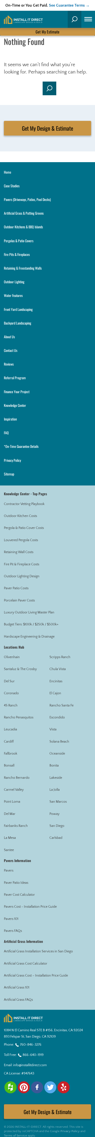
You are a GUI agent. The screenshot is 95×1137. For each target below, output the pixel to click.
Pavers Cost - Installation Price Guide (30, 907)
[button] (74, 19)
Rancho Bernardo (16, 778)
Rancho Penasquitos (18, 717)
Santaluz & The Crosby (20, 669)
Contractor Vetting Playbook (24, 504)
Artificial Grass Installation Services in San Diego (38, 951)
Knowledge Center (15, 405)
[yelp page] (63, 1087)
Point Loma (12, 802)
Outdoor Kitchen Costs (20, 516)
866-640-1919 (33, 1055)
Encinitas (55, 681)
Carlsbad (55, 838)
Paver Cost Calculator (19, 895)
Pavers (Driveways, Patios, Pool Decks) (27, 199)
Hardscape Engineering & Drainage (29, 637)
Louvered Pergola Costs (21, 540)
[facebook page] (37, 1087)
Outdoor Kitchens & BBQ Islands (23, 226)
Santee (9, 850)
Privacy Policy (12, 460)
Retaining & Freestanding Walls (23, 268)
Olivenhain (12, 657)
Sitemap (9, 473)
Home (7, 172)
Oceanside (57, 754)
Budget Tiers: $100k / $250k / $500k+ (31, 624)
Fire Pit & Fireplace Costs (21, 564)
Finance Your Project (16, 391)
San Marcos (58, 802)
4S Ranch (11, 705)
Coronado (11, 693)
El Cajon (55, 693)
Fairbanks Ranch (16, 826)
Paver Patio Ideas (16, 883)
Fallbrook (10, 754)
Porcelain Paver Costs (19, 600)
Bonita (54, 766)
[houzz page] (10, 1087)
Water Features (13, 295)
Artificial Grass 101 (16, 988)
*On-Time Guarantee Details (21, 446)
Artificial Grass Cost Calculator (25, 964)
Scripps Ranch (59, 657)
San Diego (56, 826)
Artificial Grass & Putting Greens (24, 213)
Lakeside (55, 778)
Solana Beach (59, 742)
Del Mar (9, 814)
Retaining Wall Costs (18, 552)
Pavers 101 (11, 919)
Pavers (8, 871)
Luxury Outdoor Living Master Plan (29, 612)
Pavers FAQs (13, 931)
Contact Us (10, 350)
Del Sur (9, 681)
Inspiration (10, 418)
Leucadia (10, 729)
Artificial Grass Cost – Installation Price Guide (36, 976)
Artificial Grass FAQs (18, 1000)
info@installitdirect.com (30, 1065)
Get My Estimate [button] (47, 32)
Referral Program (15, 377)
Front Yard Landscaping (18, 309)
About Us (9, 336)
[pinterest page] (24, 1087)
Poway (54, 814)
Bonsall (9, 766)
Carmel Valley (14, 790)
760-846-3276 (30, 1045)
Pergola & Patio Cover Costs (24, 528)
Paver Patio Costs (16, 588)
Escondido (57, 717)
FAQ (6, 432)
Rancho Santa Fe (61, 705)
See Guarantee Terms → (69, 5)
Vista (53, 729)
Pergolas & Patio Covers (18, 240)
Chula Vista (57, 669)
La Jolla (54, 790)
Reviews (9, 364)
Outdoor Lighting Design (21, 576)
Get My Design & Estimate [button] (47, 128)
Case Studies (11, 185)
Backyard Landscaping (17, 323)
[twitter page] (50, 1087)
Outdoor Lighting (14, 281)
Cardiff (9, 742)
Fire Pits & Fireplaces (17, 254)
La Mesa (10, 838)
